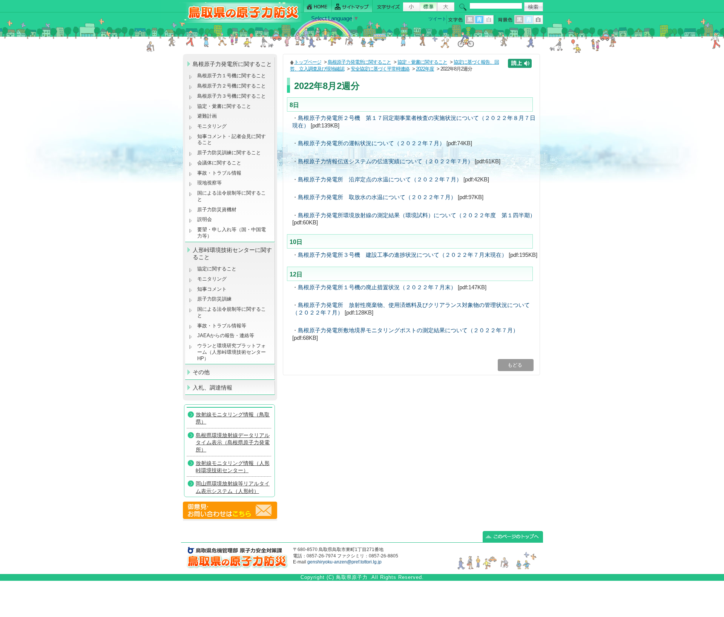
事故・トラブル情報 (220, 173)
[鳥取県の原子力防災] (241, 21)
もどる (516, 365)
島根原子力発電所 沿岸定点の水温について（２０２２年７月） (380, 180)
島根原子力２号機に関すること (231, 86)
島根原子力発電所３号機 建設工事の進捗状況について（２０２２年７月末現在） (402, 255)
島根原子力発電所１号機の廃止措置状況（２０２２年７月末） (377, 287)
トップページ (307, 62)
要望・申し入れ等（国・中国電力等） (231, 233)
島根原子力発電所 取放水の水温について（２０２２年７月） (377, 197)
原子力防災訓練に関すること (229, 152)
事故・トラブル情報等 (222, 325)
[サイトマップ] (352, 6)
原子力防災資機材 (216, 209)
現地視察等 (209, 183)
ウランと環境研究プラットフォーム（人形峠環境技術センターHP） (231, 352)
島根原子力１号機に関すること (231, 75)
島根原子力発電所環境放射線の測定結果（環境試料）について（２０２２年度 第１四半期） (416, 215)
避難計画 (207, 116)
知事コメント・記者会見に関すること (231, 140)
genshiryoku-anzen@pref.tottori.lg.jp (344, 562)
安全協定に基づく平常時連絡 (380, 69)
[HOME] (318, 6)
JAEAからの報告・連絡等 (225, 335)
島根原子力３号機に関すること (231, 96)
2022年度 (425, 69)
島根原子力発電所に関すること (359, 62)
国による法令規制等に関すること (231, 196)
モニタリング (212, 126)
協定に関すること (216, 269)
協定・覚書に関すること (224, 106)
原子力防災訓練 (214, 299)
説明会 (204, 219)
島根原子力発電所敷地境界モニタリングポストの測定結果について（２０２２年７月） (408, 330)
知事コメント (212, 289)
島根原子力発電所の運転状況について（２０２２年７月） (371, 143)
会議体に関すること (219, 163)
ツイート (437, 18)
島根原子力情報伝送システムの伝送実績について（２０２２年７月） (385, 161)
